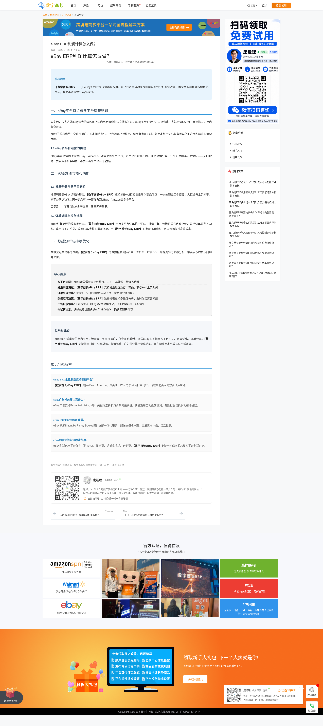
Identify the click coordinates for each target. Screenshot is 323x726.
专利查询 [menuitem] (133, 5)
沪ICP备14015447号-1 (192, 711)
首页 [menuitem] (73, 5)
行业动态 (66, 14)
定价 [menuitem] (100, 5)
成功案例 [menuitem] (115, 5)
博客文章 (54, 14)
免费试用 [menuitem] (281, 5)
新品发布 (237, 157)
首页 (45, 14)
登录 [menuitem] (264, 5)
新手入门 (237, 150)
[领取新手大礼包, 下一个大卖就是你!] (11, 695)
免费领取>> (196, 679)
